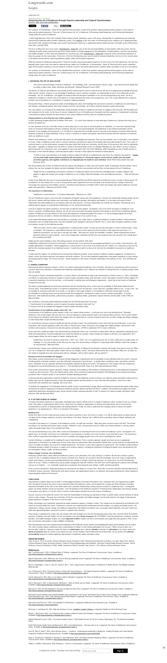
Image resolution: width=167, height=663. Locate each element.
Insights (33, 8)
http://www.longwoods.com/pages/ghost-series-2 (54, 615)
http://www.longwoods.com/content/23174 (43, 605)
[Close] (164, 647)
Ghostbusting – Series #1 (69, 49)
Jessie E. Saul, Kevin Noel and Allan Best (43, 22)
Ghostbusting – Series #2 (93, 54)
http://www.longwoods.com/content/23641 (85, 633)
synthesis (79, 40)
